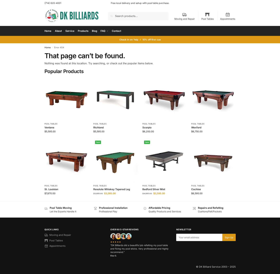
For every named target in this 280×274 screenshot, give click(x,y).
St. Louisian (51, 189)
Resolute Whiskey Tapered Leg (111, 189)
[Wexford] (213, 99)
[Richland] (115, 99)
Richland (98, 127)
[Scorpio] (164, 99)
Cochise (196, 189)
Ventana (49, 127)
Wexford (196, 127)
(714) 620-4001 (52, 3)
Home (47, 47)
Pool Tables (207, 18)
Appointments (227, 18)
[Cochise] (213, 161)
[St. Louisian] (66, 161)
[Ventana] (66, 99)
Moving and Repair (184, 18)
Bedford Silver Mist (153, 189)
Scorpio (147, 127)
